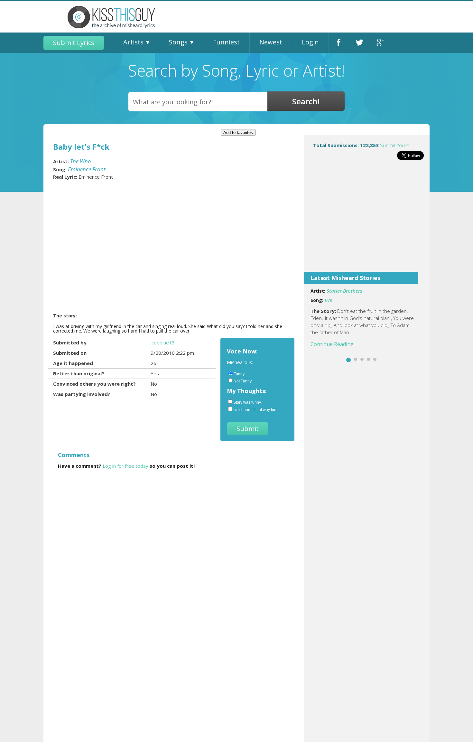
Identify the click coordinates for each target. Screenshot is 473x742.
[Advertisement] (367, 220)
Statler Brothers (344, 290)
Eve (328, 300)
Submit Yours (394, 145)
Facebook (339, 43)
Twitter (359, 43)
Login (310, 42)
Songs (178, 42)
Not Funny (243, 381)
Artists (133, 42)
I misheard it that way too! (255, 410)
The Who (80, 161)
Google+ (379, 43)
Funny (239, 374)
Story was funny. (247, 402)
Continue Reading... (334, 344)
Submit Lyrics (73, 42)
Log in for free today (125, 466)
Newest (270, 42)
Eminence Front (87, 169)
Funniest (226, 42)
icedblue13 (163, 342)
